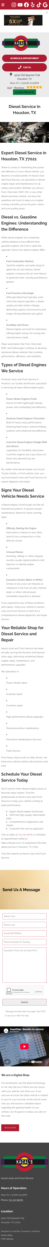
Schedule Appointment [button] (24, 58)
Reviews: (16, 87)
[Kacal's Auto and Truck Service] (21, 43)
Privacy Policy (7, 1235)
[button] (13, 4)
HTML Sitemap (7, 1239)
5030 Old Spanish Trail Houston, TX (27, 77)
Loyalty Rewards (24, 92)
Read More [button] (10, 1127)
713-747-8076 (25, 834)
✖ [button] (46, 12)
